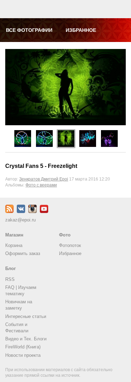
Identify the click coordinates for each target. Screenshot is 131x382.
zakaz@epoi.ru (20, 219)
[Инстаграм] (32, 211)
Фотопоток (70, 245)
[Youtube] (44, 211)
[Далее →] (65, 123)
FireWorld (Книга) (23, 346)
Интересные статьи (25, 316)
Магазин (14, 235)
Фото (65, 235)
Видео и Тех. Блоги (25, 338)
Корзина (13, 245)
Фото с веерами (41, 185)
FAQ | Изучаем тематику (20, 290)
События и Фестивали (16, 327)
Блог (10, 268)
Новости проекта (23, 355)
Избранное (81, 30)
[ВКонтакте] (21, 211)
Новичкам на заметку (18, 305)
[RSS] (9, 211)
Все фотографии (29, 30)
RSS (10, 279)
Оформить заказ (22, 253)
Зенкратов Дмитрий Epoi (43, 179)
